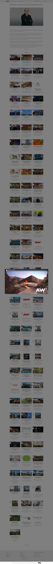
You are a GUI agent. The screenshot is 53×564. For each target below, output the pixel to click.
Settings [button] (36, 562)
